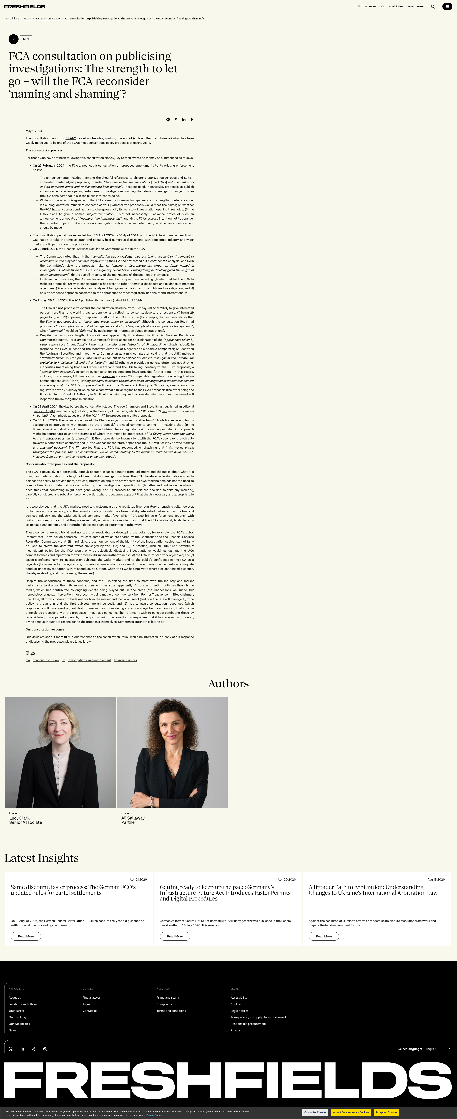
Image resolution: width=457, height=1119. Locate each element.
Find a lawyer (367, 6)
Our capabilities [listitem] (19, 1024)
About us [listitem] (15, 998)
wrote (125, 249)
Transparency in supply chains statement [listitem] (258, 1017)
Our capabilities (392, 6)
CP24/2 (71, 138)
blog (52, 205)
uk (63, 660)
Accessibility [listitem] (239, 998)
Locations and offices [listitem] (23, 1004)
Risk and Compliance (48, 18)
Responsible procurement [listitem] (248, 1024)
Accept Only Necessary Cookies (351, 1112)
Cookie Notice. (154, 1115)
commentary (124, 594)
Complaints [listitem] (164, 1004)
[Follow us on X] (11, 1049)
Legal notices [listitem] (239, 1011)
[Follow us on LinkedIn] (22, 1049)
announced (86, 165)
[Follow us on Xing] (34, 1049)
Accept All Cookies (386, 1112)
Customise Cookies (315, 1112)
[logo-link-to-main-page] (24, 7)
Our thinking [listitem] (17, 1017)
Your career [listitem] (16, 1011)
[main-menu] (447, 6)
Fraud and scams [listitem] (168, 998)
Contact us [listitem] (90, 1011)
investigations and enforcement (89, 660)
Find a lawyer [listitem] (92, 998)
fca (28, 660)
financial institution (46, 660)
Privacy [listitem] (235, 1030)
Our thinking (12, 18)
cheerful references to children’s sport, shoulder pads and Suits (146, 177)
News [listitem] (12, 1030)
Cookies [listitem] (236, 1004)
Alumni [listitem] (87, 1004)
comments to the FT (145, 424)
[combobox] (438, 1049)
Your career (416, 6)
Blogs (27, 18)
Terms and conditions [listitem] (171, 1011)
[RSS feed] (45, 1049)
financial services (125, 660)
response (105, 300)
